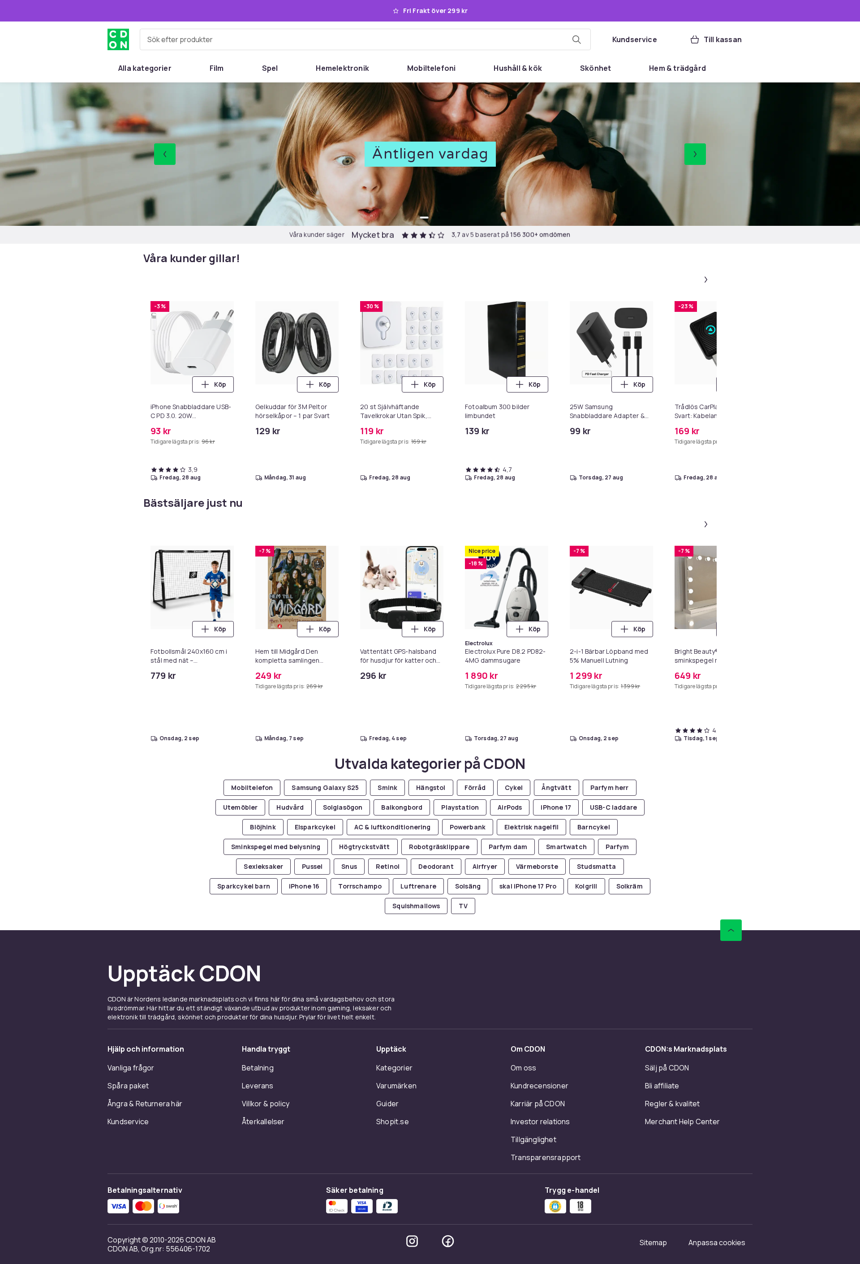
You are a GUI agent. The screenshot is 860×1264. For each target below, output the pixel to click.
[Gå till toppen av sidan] (731, 930)
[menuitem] (145, 68)
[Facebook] (448, 1241)
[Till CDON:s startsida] (118, 39)
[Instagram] (412, 1241)
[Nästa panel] (706, 279)
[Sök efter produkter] (576, 39)
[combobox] (365, 39)
